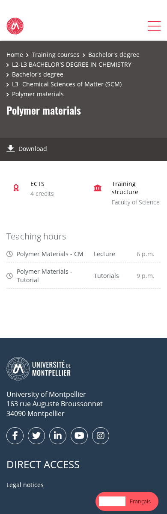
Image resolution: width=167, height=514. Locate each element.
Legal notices (25, 485)
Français (140, 501)
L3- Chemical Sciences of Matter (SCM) (67, 84)
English (112, 501)
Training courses (56, 54)
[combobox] (112, 501)
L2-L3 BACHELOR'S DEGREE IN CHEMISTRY (71, 64)
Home (14, 54)
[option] (140, 501)
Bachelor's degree (114, 54)
